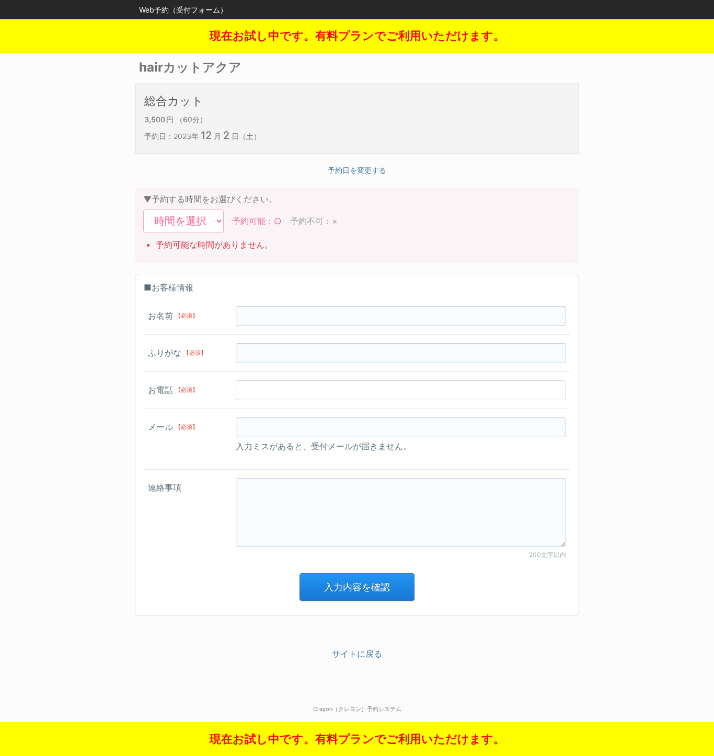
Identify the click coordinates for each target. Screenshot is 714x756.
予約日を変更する (357, 170)
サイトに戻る (357, 653)
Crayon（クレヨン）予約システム (357, 709)
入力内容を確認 (357, 586)
